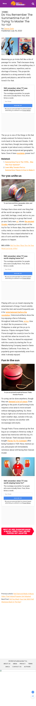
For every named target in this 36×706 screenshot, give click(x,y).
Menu (5, 3)
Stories (5, 12)
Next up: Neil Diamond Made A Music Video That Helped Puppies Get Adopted (16, 531)
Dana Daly (9, 28)
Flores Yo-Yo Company (17, 441)
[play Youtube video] (18, 466)
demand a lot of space (18, 401)
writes (26, 321)
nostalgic (21, 153)
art (17, 221)
